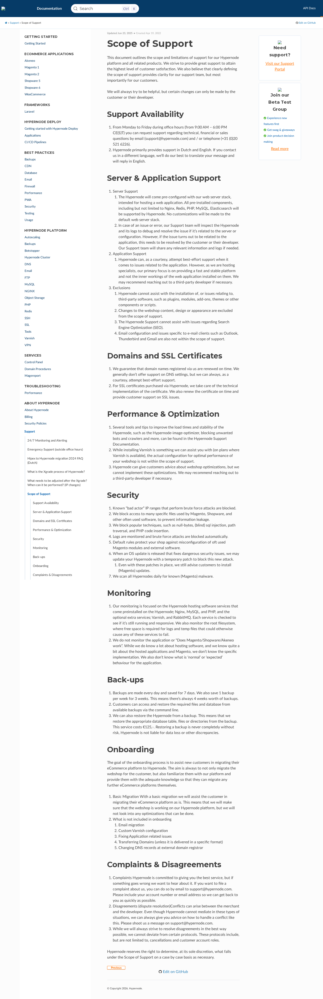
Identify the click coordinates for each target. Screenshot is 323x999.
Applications (33, 135)
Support (14, 23)
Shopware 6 (32, 87)
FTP (27, 277)
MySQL (30, 284)
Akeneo (30, 60)
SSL (27, 325)
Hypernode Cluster (37, 257)
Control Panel (34, 362)
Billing (29, 417)
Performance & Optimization (52, 530)
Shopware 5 (32, 81)
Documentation (49, 8)
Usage (29, 220)
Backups (30, 159)
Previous (116, 967)
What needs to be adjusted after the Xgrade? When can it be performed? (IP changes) (57, 483)
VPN (28, 345)
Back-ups (39, 557)
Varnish (30, 338)
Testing (29, 213)
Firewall (30, 186)
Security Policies (36, 423)
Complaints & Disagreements (52, 575)
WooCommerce (35, 94)
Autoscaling (32, 237)
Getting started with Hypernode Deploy (51, 128)
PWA (28, 200)
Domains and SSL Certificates (52, 521)
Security (30, 206)
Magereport (33, 375)
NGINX (30, 291)
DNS (28, 264)
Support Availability (46, 503)
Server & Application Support (52, 512)
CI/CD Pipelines (35, 142)
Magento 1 (32, 67)
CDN (28, 166)
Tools (28, 331)
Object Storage (35, 298)
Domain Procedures (38, 369)
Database (31, 173)
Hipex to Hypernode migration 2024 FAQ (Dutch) (55, 460)
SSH (27, 318)
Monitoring (40, 548)
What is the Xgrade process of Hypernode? (56, 471)
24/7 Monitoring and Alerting (47, 440)
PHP (28, 304)
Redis (28, 311)
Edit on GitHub (307, 23)
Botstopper (32, 250)
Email (28, 179)
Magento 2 (32, 74)
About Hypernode (37, 410)
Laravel (29, 111)
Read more (279, 149)
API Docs (309, 8)
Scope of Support (38, 494)
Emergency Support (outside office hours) (55, 449)
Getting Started (35, 43)
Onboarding (40, 566)
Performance (33, 193)
